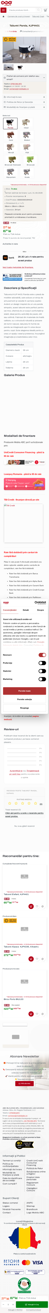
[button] (32, 1304)
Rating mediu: (24, 799)
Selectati (6, 116)
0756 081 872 (16, 84)
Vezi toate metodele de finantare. (18, 267)
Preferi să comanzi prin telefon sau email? (23, 77)
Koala (27, 177)
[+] (13, 1304)
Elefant (26, 140)
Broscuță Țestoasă (12, 165)
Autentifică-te (16, 771)
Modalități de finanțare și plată (21, 107)
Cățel (25, 128)
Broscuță (30, 165)
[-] (3, 1304)
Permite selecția (24, 699)
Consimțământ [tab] (9, 610)
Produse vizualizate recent (15, 1024)
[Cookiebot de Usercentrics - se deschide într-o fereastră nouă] (35, 602)
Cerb (10, 140)
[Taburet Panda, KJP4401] (24, 392)
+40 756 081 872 (30, 1121)
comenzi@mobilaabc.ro (19, 89)
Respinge (24, 708)
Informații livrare (14, 97)
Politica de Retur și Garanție (20, 102)
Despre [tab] (40, 610)
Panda (10, 128)
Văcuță (10, 152)
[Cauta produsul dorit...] (38, 10)
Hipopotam (10, 177)
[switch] (42, 663)
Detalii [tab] (26, 610)
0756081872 (14, 1113)
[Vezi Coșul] (45, 10)
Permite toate (24, 691)
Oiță (27, 152)
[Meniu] (3, 10)
